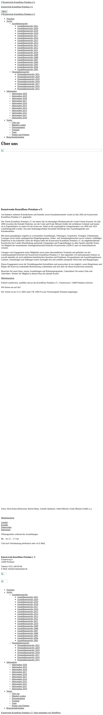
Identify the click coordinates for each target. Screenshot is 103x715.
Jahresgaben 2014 (19, 108)
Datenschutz (6, 527)
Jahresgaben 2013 (19, 110)
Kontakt (4, 525)
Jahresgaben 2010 (19, 118)
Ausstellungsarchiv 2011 (27, 50)
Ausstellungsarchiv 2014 (27, 43)
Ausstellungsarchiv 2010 (27, 52)
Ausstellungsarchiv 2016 (27, 38)
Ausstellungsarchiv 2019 (27, 31)
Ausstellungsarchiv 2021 (27, 26)
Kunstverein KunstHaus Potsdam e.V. (17, 7)
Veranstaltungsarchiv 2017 (28, 84)
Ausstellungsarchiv (20, 23)
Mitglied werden (19, 125)
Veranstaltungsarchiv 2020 (28, 77)
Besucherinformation (15, 137)
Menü (4, 12)
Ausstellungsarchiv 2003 (27, 69)
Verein (9, 120)
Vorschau (10, 19)
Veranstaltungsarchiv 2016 (28, 86)
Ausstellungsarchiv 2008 (27, 57)
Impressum (5, 530)
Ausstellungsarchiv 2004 (27, 67)
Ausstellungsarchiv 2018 (27, 33)
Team (14, 132)
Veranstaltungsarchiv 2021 (28, 74)
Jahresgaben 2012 (19, 113)
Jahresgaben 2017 (19, 101)
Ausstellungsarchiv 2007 (27, 60)
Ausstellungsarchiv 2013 (27, 45)
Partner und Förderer (20, 134)
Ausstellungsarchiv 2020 (27, 28)
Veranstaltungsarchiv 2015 (28, 89)
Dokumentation (18, 127)
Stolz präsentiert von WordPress (47, 713)
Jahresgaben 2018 (19, 98)
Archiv (9, 21)
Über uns (16, 122)
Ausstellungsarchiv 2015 (27, 40)
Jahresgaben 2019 (19, 96)
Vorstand (15, 130)
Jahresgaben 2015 (19, 105)
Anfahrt (4, 522)
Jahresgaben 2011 (19, 115)
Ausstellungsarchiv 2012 (27, 48)
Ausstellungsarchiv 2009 (27, 55)
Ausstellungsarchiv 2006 (27, 62)
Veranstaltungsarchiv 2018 (28, 81)
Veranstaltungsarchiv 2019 (28, 79)
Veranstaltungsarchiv (20, 72)
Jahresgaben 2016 (19, 103)
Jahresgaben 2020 (19, 93)
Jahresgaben (11, 91)
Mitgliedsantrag (7, 278)
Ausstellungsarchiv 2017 (27, 35)
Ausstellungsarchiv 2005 (27, 64)
